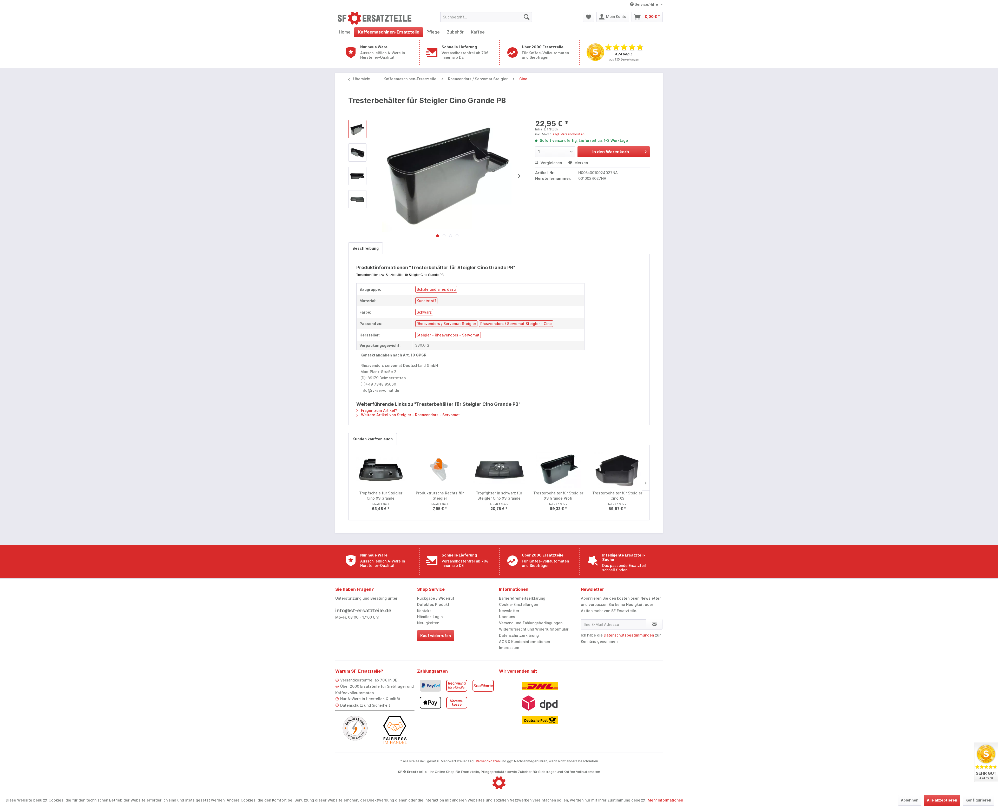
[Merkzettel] (588, 17)
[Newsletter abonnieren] (654, 624)
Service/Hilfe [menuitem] (646, 4)
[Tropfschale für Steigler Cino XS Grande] (380, 470)
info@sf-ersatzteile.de (363, 611)
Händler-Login (430, 616)
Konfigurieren (978, 800)
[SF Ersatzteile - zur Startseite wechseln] (377, 18)
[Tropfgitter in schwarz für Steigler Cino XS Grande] (499, 470)
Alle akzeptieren (942, 800)
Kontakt (424, 610)
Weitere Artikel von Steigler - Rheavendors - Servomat (410, 415)
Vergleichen (551, 163)
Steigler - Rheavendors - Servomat (448, 335)
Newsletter (509, 610)
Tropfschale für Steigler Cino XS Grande (380, 495)
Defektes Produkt (433, 604)
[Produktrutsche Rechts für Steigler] (440, 470)
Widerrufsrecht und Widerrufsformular (533, 629)
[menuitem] (486, 17)
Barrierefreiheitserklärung (522, 598)
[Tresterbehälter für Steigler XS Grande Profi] (558, 470)
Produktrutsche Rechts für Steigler (440, 495)
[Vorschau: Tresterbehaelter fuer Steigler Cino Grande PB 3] (357, 199)
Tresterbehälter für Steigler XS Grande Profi (558, 495)
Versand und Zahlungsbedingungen (530, 623)
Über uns (507, 616)
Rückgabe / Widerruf (435, 598)
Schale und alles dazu (436, 289)
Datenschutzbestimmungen (629, 635)
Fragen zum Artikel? (378, 410)
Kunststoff (426, 301)
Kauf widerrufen (435, 635)
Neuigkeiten (428, 623)
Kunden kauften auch (372, 439)
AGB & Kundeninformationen (524, 641)
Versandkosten (488, 761)
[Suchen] (526, 17)
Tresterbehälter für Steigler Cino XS (617, 495)
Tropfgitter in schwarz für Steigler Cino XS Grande (499, 495)
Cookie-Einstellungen (518, 604)
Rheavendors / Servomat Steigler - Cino (516, 323)
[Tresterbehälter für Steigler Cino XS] (617, 470)
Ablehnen (909, 800)
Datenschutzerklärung (519, 635)
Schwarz (424, 312)
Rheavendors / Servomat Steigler (446, 323)
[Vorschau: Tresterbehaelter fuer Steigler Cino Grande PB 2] (357, 176)
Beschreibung (365, 248)
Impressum (509, 647)
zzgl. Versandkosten (569, 134)
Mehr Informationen (665, 800)
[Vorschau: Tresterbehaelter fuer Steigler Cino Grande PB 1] (357, 152)
